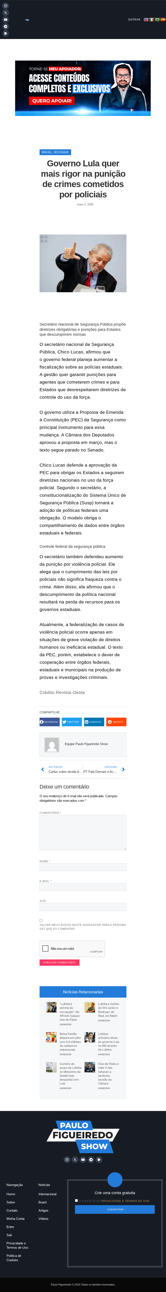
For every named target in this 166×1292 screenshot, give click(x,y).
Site (43, 901)
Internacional (47, 1194)
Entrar (134, 19)
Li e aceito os (114, 1201)
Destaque (61, 152)
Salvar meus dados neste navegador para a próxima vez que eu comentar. (83, 926)
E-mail (46, 881)
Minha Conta (15, 1218)
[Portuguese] (157, 19)
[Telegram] (5, 26)
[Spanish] (163, 19)
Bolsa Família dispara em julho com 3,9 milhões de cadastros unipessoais (70, 1041)
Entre (10, 1227)
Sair (9, 1235)
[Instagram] (5, 5)
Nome (45, 861)
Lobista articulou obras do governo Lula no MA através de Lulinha (108, 1041)
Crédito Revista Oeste (62, 692)
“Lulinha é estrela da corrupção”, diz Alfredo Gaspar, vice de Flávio (70, 1011)
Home (10, 1194)
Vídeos (43, 1218)
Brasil (47, 152)
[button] (50, 722)
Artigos (43, 1210)
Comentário (50, 812)
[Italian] (152, 19)
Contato (12, 1210)
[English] (146, 19)
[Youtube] (5, 19)
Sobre (10, 1202)
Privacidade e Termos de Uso (17, 1245)
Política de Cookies (13, 1258)
